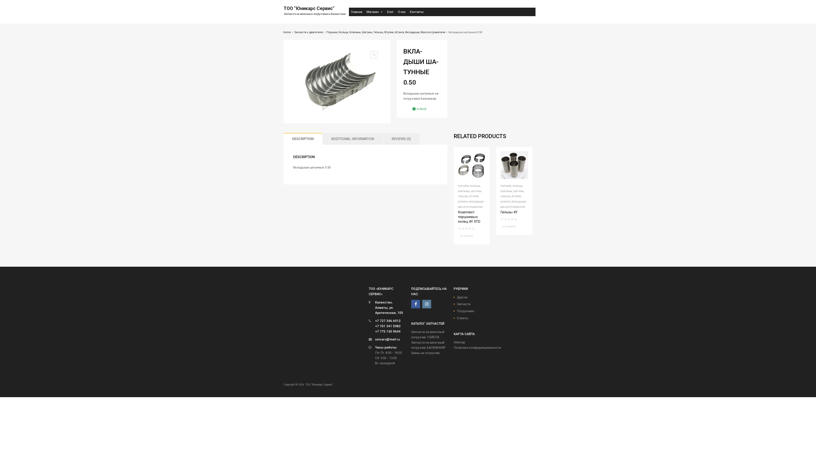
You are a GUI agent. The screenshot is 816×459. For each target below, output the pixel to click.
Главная (356, 12)
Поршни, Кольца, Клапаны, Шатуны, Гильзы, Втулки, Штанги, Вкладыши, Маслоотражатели (386, 32)
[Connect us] (415, 304)
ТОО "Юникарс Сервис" (309, 8)
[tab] (303, 139)
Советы (462, 318)
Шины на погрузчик (425, 353)
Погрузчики (465, 311)
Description (303, 139)
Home (287, 32)
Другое (462, 297)
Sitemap (459, 342)
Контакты (417, 12)
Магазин (373, 12)
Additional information (352, 139)
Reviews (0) (401, 139)
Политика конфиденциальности (477, 348)
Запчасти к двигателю (308, 32)
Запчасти (463, 304)
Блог (390, 12)
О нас (402, 12)
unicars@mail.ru (387, 339)
